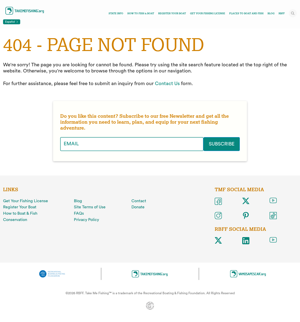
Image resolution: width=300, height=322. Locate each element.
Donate (137, 207)
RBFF (282, 13)
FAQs (79, 213)
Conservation (15, 220)
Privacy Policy (86, 220)
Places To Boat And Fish (246, 13)
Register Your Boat (172, 13)
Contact (138, 201)
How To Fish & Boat (140, 13)
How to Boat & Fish (20, 213)
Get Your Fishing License (207, 13)
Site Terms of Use (90, 207)
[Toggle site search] (293, 13)
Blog (271, 13)
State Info (116, 13)
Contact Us (167, 83)
